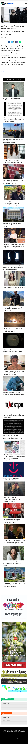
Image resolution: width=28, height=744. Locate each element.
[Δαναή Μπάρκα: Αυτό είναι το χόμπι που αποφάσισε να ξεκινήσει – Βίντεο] (13, 553)
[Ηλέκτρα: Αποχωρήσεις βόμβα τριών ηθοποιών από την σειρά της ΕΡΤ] (14, 278)
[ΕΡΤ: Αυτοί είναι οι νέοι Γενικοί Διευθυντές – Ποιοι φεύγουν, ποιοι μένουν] (13, 214)
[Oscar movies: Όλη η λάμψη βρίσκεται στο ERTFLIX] (13, 469)
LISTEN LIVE (6, 703)
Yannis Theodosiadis (18, 740)
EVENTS (5, 709)
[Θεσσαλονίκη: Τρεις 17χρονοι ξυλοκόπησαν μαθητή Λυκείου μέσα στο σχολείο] (13, 383)
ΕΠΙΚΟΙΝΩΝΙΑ (14, 730)
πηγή (2, 71)
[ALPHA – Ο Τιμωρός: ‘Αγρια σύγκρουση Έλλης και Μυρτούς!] (14, 151)
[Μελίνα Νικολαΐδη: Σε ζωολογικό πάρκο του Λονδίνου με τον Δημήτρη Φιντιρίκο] (14, 489)
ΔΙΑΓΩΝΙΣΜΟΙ (6, 706)
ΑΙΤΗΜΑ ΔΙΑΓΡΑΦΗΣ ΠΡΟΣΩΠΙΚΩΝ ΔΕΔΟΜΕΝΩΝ (14, 731)
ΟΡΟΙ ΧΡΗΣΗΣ (21, 730)
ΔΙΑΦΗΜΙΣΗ (6, 730)
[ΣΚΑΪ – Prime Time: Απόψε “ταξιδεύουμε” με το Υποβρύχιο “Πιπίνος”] (13, 340)
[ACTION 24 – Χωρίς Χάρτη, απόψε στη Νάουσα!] (13, 89)
